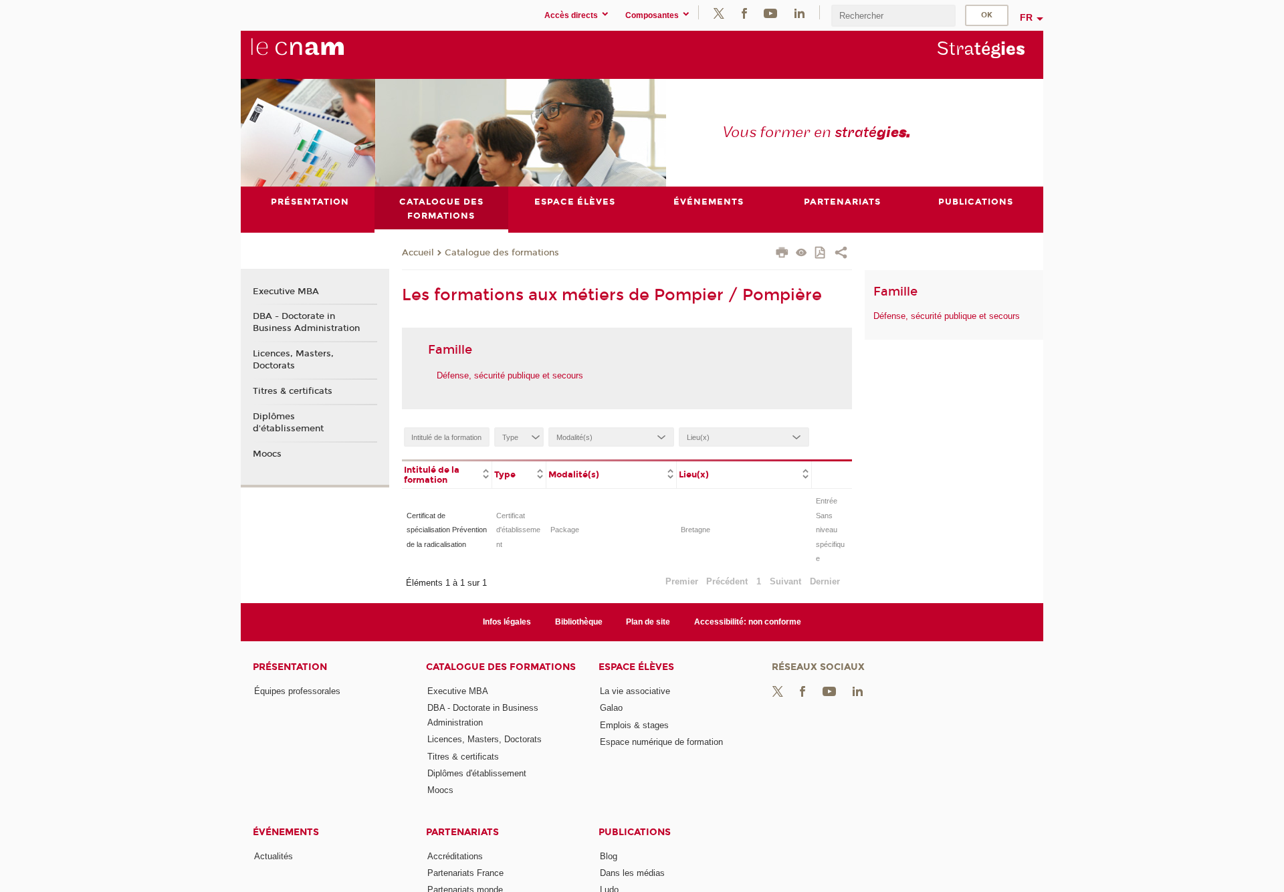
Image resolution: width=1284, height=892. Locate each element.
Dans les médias (632, 873)
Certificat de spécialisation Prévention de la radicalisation (447, 530)
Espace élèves (636, 667)
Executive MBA (286, 291)
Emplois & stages (634, 725)
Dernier (825, 581)
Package (564, 530)
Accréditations (455, 856)
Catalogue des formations (502, 252)
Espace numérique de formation (661, 742)
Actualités (273, 856)
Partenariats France (465, 873)
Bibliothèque (579, 622)
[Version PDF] (821, 253)
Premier (681, 581)
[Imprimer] (782, 254)
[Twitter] (719, 12)
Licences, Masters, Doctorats (293, 359)
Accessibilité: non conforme (747, 622)
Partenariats (462, 832)
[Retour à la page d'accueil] (319, 54)
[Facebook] (744, 12)
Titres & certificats (292, 391)
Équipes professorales (297, 691)
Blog (608, 856)
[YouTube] (770, 12)
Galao (611, 708)
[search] (893, 16)
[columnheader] (447, 474)
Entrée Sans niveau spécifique (830, 529)
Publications (635, 832)
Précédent (727, 581)
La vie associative (635, 691)
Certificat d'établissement (518, 530)
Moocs (267, 454)
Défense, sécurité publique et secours (510, 375)
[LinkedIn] (799, 12)
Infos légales (507, 622)
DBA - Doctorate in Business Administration (306, 322)
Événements (286, 832)
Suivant (785, 581)
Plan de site (648, 622)
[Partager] (841, 254)
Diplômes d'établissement (288, 422)
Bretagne (695, 530)
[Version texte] (801, 253)
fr (1026, 17)
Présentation (290, 667)
